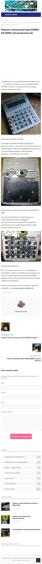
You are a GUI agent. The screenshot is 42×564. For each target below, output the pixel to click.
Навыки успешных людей (13, 467)
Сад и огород (9, 478)
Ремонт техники (10, 489)
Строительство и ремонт (12, 473)
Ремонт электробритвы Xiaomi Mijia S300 (24, 504)
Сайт (3, 402)
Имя (3, 383)
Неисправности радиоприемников (26, 529)
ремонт (9, 292)
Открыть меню (10, 15)
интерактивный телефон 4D (22, 288)
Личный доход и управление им (14, 457)
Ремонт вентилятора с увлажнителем (21, 517)
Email (3, 393)
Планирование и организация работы (16, 462)
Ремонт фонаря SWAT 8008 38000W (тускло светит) (24, 359)
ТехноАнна (21, 6)
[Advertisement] (21, 57)
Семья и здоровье (10, 483)
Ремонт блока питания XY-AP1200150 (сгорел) (19, 337)
